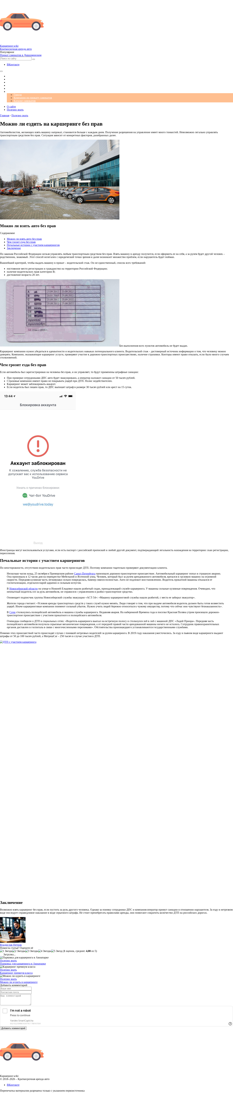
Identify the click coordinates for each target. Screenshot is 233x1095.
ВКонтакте (13, 64)
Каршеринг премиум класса (16, 972)
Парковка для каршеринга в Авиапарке (23, 963)
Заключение (14, 248)
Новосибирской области (23, 588)
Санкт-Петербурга (84, 573)
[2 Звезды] (18, 951)
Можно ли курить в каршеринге (19, 982)
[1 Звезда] (6, 951)
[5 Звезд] (56, 951)
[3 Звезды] (31, 951)
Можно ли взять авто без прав (24, 238)
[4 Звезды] (44, 951)
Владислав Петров (11, 944)
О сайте (11, 106)
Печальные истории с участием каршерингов (33, 245)
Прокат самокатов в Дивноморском (20, 55)
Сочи (12, 612)
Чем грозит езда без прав (21, 242)
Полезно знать (15, 109)
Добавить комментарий (13, 1028)
